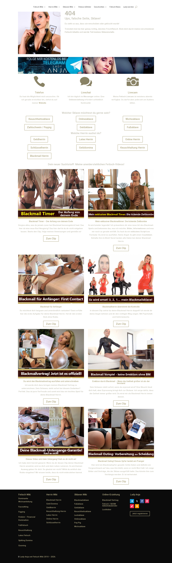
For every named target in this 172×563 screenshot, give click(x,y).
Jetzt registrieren (140, 513)
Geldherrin (39, 139)
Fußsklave (133, 127)
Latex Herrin (86, 139)
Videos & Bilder (84, 7)
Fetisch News (115, 7)
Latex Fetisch (24, 535)
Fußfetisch (23, 525)
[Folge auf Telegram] (132, 501)
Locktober (106, 509)
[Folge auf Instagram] (147, 501)
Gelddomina (86, 147)
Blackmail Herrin (39, 155)
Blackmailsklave (81, 500)
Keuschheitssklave (39, 119)
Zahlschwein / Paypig (39, 127)
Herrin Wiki (53, 7)
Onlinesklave (86, 119)
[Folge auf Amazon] (137, 506)
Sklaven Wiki (68, 7)
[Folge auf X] (137, 501)
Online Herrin (132, 139)
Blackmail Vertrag (110, 500)
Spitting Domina (25, 540)
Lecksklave (79, 515)
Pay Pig (77, 523)
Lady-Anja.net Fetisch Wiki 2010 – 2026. (38, 557)
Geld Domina (52, 504)
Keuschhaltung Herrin (132, 147)
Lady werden (128, 7)
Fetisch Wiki (38, 7)
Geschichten (99, 7)
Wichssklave (133, 119)
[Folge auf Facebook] (142, 501)
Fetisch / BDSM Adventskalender (109, 505)
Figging (21, 512)
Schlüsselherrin (39, 147)
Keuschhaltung (25, 530)
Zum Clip (51, 238)
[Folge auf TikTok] (132, 506)
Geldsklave (86, 127)
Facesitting (23, 507)
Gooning (22, 545)
